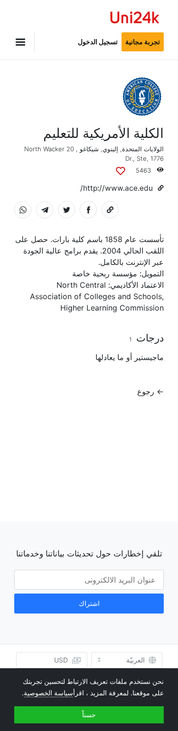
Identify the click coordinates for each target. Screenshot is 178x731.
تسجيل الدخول (98, 42)
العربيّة (135, 660)
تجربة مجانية (142, 42)
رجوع (145, 391)
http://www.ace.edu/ (116, 188)
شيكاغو (89, 149)
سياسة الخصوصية (48, 693)
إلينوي (110, 149)
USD (61, 660)
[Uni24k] (134, 19)
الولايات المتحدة (143, 149)
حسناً (89, 715)
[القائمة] (24, 41)
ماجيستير (149, 357)
